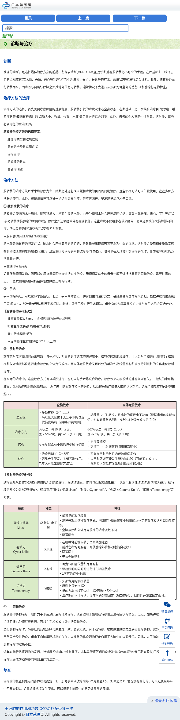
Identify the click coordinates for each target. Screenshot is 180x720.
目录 (28, 18)
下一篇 (139, 18)
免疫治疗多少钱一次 (56, 709)
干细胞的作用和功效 (21, 709)
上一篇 (83, 18)
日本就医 (33, 714)
